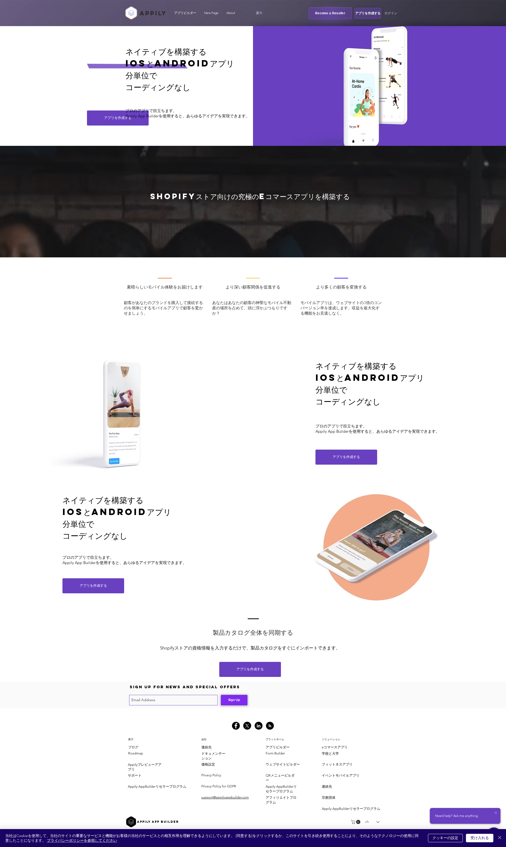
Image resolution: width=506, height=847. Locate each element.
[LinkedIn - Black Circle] (258, 726)
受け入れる (479, 837)
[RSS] (270, 726)
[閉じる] (500, 838)
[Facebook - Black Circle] (236, 726)
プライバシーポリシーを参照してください (82, 840)
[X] (247, 726)
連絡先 (206, 747)
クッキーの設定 (445, 837)
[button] (259, 13)
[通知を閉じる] (496, 813)
